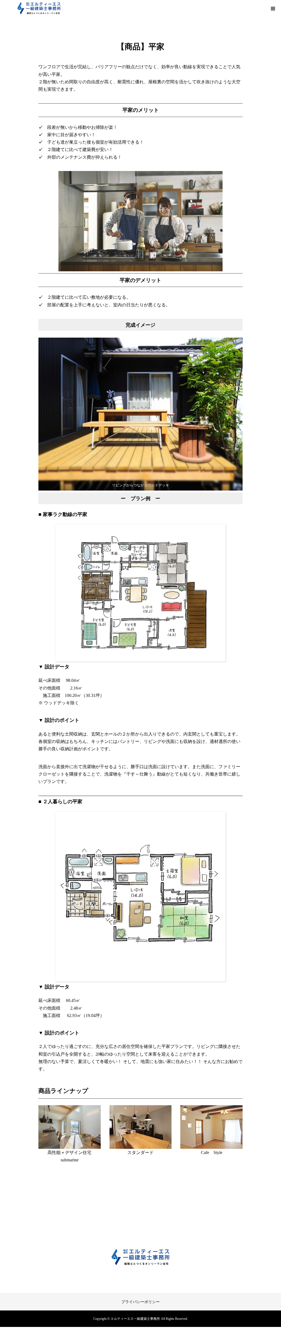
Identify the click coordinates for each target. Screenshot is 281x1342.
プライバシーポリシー (140, 1302)
